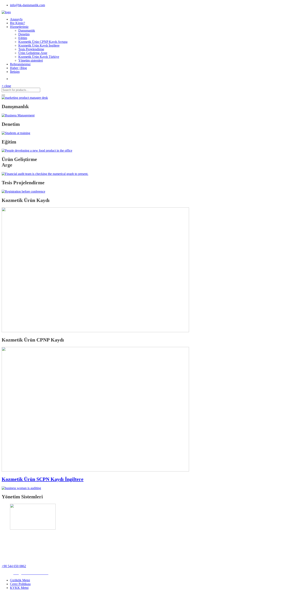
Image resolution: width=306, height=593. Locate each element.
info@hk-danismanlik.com (27, 5)
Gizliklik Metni (20, 580)
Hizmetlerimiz (19, 26)
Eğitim (22, 38)
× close (6, 86)
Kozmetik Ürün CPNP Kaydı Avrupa (42, 41)
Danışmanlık (26, 30)
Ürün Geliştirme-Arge (32, 53)
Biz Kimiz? (17, 23)
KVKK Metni (19, 587)
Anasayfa (16, 19)
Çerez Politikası (20, 584)
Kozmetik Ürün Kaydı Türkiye (38, 56)
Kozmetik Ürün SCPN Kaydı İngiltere (42, 479)
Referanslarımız (20, 64)
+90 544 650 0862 (14, 566)
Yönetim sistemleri (30, 60)
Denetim (24, 34)
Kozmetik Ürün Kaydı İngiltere (39, 45)
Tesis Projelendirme (31, 49)
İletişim (15, 71)
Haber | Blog (18, 68)
